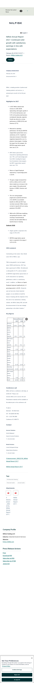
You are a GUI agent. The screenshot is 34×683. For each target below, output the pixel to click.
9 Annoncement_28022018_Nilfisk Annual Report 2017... (8, 506)
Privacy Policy (6, 666)
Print (4, 553)
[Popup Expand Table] (26, 319)
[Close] (32, 658)
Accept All (17, 679)
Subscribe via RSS (8, 558)
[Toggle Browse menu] (27, 11)
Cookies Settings (17, 669)
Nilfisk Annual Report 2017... (15, 501)
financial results (11, 482)
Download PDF (7, 556)
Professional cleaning (12, 479)
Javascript (6, 564)
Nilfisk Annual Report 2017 (14, 467)
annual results (21, 482)
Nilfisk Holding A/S (16, 55)
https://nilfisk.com (8, 542)
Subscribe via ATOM (9, 561)
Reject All (17, 674)
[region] (17, 669)
